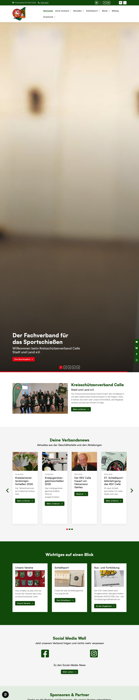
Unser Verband (62, 11)
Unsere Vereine (23, 603)
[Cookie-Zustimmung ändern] (5, 694)
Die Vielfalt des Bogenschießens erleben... (43, 352)
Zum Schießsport (64, 600)
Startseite (48, 11)
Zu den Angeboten (104, 606)
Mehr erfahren (20, 359)
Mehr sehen (68, 672)
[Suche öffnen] (120, 2)
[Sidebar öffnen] (125, 2)
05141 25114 (44, 3)
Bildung (115, 11)
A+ (109, 3)
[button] (60, 367)
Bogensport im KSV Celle (46, 345)
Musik (105, 11)
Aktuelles (77, 11)
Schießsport (92, 11)
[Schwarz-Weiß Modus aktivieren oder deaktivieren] (96, 2)
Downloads (48, 17)
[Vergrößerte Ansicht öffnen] (40, 398)
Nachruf (80, 494)
